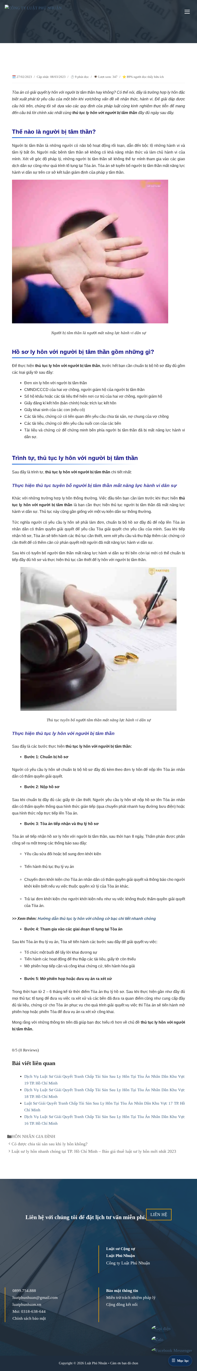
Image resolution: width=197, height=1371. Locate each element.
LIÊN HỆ (158, 1214)
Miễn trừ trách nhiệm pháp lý (131, 1297)
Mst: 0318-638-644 (29, 1311)
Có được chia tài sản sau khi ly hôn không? (49, 1144)
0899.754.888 (24, 1290)
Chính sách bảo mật (29, 1318)
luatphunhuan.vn (26, 1304)
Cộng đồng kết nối (122, 1304)
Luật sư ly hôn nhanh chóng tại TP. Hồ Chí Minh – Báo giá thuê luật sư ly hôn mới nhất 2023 (94, 1151)
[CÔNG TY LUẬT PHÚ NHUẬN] (38, 12)
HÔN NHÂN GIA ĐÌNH (33, 1136)
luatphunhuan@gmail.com (35, 1297)
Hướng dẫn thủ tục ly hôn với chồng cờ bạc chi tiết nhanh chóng (97, 919)
